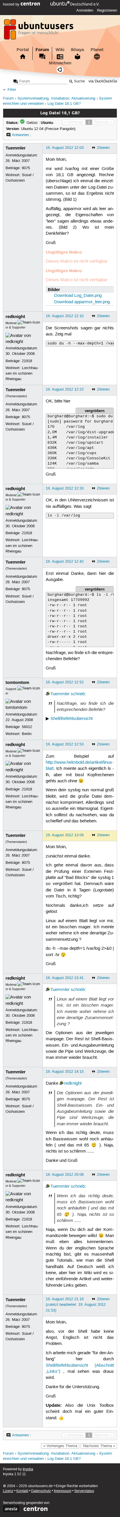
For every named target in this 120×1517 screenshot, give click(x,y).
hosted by (12, 4)
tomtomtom (17, 682)
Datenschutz (41, 1491)
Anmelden (84, 10)
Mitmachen (60, 63)
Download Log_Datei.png (78, 295)
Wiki (60, 50)
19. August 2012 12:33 (65, 488)
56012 (27, 727)
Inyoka (28, 1469)
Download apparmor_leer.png (82, 302)
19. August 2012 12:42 (65, 561)
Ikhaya (77, 50)
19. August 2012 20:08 (65, 1174)
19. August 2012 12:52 (65, 682)
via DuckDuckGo (103, 81)
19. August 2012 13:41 (65, 978)
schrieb (78, 694)
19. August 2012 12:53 (65, 744)
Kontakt (22, 1491)
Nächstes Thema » (99, 1446)
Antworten (20, 135)
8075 (26, 168)
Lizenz (8, 1491)
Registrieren (107, 10)
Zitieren (103, 147)
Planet (97, 50)
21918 (27, 361)
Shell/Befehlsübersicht (71, 718)
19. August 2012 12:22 (65, 389)
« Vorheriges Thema (60, 1446)
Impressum (62, 1491)
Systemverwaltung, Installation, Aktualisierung (56, 98)
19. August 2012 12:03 (65, 147)
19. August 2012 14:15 (65, 1071)
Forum (42, 50)
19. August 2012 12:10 (65, 316)
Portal (23, 50)
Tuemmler (16, 148)
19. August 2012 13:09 (65, 835)
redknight (15, 316)
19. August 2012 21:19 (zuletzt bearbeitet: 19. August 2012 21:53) (76, 1304)
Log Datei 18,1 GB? (64, 104)
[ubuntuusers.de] (39, 31)
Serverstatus (84, 1491)
